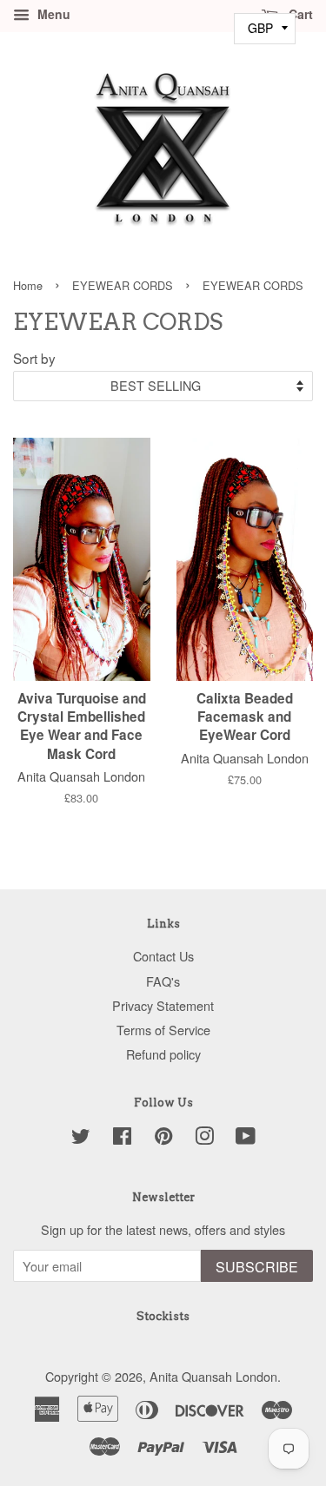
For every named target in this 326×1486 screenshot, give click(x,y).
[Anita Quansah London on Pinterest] (163, 1138)
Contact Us (163, 956)
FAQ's (163, 981)
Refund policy (163, 1054)
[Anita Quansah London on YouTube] (246, 1138)
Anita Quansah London (213, 1376)
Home (28, 285)
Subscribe (257, 1267)
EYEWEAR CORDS (122, 285)
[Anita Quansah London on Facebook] (122, 1138)
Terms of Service (163, 1029)
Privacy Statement (163, 1005)
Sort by (34, 357)
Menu (52, 14)
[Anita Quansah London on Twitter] (80, 1138)
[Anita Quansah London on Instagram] (204, 1138)
